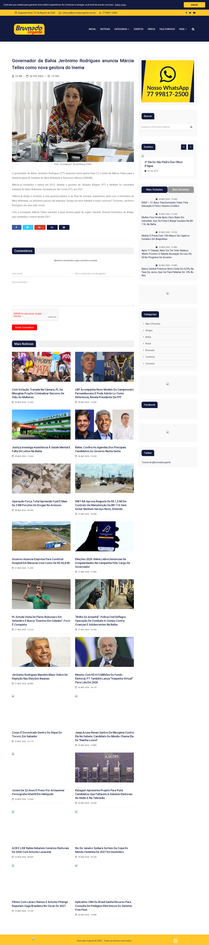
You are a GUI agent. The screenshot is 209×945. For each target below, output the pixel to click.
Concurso (150, 363)
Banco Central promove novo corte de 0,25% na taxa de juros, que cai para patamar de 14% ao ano (168, 272)
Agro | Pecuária (153, 324)
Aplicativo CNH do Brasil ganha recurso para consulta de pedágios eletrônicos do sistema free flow (103, 905)
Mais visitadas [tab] (154, 189)
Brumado (150, 350)
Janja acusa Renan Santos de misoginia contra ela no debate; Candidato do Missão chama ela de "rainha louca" (104, 736)
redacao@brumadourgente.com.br (79, 13)
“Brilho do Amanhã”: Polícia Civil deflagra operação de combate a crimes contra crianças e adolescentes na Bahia (100, 620)
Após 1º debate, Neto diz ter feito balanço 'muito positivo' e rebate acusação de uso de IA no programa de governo (167, 254)
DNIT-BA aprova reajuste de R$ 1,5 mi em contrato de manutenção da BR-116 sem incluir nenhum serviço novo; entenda (101, 505)
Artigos (149, 330)
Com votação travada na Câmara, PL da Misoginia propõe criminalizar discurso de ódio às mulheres (38, 393)
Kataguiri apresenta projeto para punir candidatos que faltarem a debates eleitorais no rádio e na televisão (103, 794)
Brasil (148, 343)
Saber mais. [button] (120, 5)
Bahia (148, 337)
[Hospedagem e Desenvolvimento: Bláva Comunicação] (175, 941)
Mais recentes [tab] (180, 189)
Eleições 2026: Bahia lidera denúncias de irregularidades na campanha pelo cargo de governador (102, 563)
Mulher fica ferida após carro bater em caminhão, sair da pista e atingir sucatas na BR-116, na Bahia (168, 221)
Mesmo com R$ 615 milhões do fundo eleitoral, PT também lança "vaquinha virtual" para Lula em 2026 (104, 678)
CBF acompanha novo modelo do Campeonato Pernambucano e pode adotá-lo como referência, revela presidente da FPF (104, 393)
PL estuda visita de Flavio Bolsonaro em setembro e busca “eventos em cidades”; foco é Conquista (41, 620)
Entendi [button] (194, 5)
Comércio (150, 357)
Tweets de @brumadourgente (156, 462)
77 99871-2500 (109, 13)
